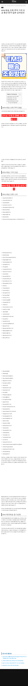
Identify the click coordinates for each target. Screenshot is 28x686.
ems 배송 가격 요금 (12, 98)
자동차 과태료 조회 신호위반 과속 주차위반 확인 (13, 660)
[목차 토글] (19, 94)
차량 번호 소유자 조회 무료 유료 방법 (10, 665)
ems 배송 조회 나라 (12, 99)
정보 (5, 5)
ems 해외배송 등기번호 (13, 101)
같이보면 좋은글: (13, 102)
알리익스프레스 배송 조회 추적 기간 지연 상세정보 (13, 663)
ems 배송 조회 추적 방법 (13, 96)
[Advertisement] (14, 29)
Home (2, 5)
